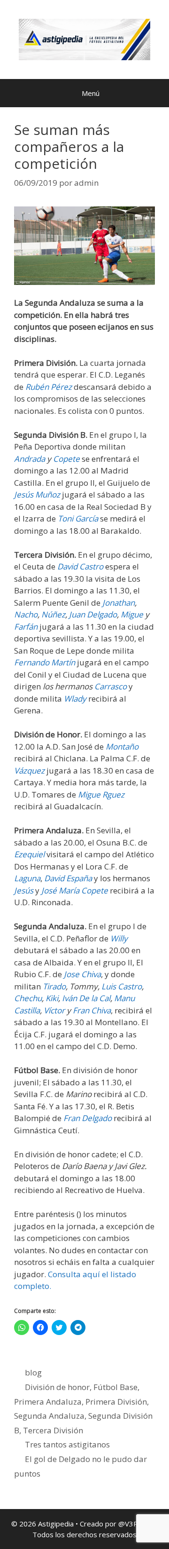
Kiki (52, 998)
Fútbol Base (115, 1387)
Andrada (29, 458)
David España (68, 878)
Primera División (116, 1401)
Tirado (54, 986)
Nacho (26, 614)
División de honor (57, 1387)
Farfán (26, 626)
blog (33, 1372)
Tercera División (53, 1430)
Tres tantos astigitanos (67, 1444)
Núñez (53, 614)
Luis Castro (121, 986)
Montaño (122, 746)
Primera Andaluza (48, 1401)
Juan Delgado (93, 614)
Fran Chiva (92, 1010)
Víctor (54, 1010)
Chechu (28, 998)
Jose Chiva (82, 974)
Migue (132, 614)
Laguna (27, 878)
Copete (66, 458)
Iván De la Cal (86, 998)
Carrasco (110, 686)
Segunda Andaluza (49, 1415)
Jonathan (118, 602)
